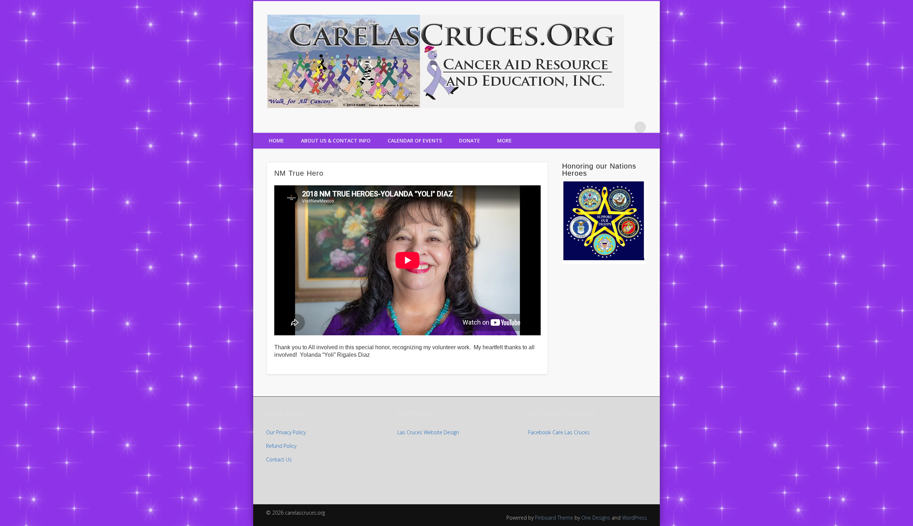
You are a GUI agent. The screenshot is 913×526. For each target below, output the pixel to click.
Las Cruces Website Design (428, 432)
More (504, 140)
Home (276, 140)
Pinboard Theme (554, 517)
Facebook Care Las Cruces (559, 432)
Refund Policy (281, 445)
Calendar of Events (415, 140)
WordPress (634, 517)
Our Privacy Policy (286, 432)
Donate (469, 140)
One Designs (595, 517)
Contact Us (279, 459)
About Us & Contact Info (336, 140)
